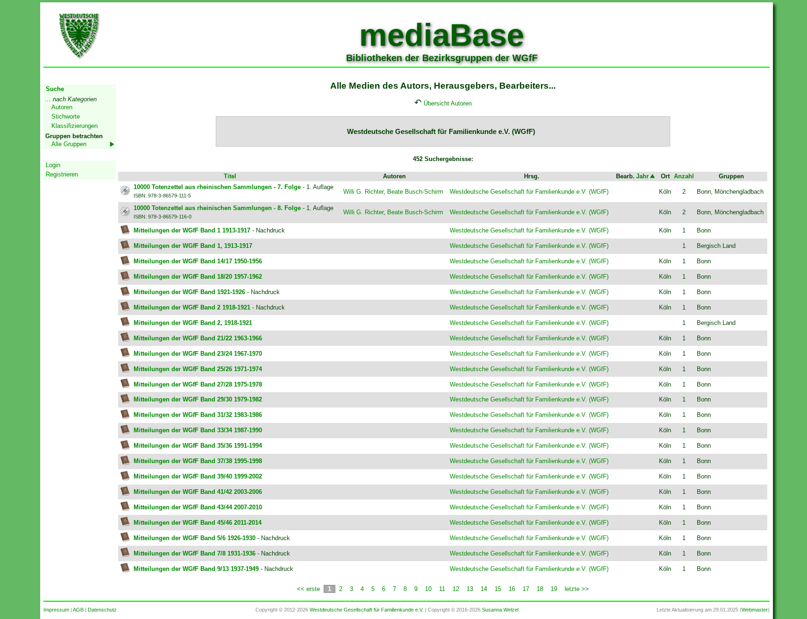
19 (554, 588)
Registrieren (62, 174)
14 (484, 588)
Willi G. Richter (363, 191)
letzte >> (577, 588)
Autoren (61, 107)
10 (428, 588)
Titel (230, 176)
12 (456, 588)
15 (498, 588)
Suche (55, 88)
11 (442, 588)
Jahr (642, 176)
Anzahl (684, 176)
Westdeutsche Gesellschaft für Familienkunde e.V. (367, 609)
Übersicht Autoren (448, 103)
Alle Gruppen (68, 144)
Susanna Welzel (500, 609)
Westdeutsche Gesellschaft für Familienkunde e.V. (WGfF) (529, 191)
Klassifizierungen (74, 125)
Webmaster (755, 609)
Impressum (56, 609)
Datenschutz (102, 609)
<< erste (308, 588)
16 (512, 588)
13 (470, 588)
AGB (78, 609)
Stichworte (65, 116)
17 (526, 588)
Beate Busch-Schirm (415, 191)
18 (540, 588)
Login (53, 165)
